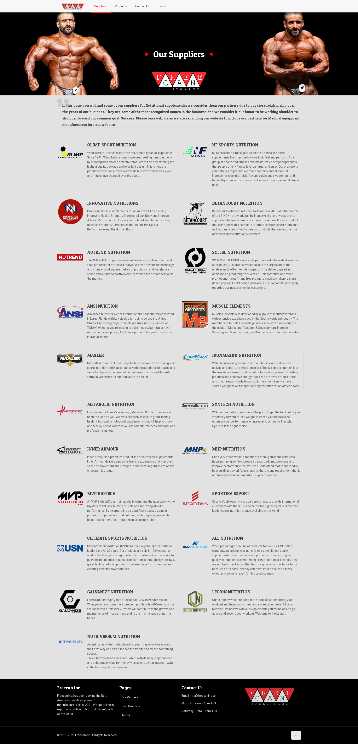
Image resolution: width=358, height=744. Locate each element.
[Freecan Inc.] (72, 6)
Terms (126, 715)
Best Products (131, 706)
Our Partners (130, 697)
